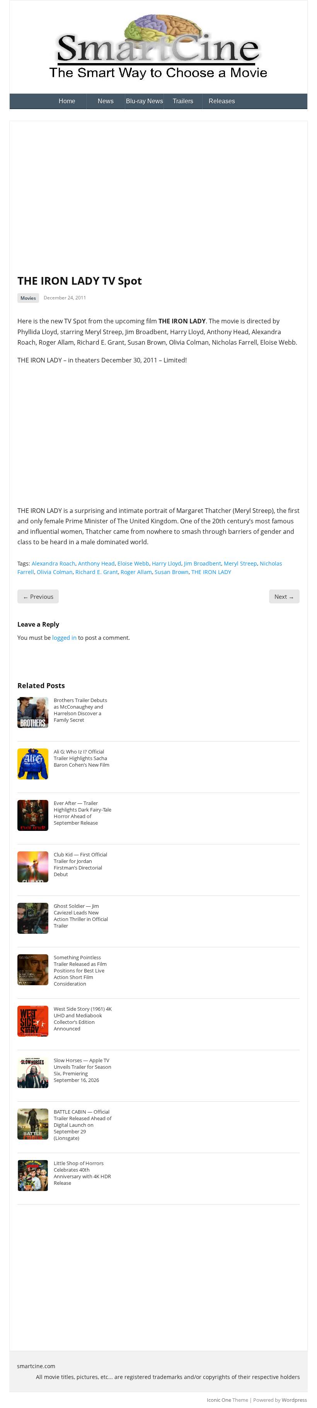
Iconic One (219, 1399)
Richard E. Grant (96, 572)
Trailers (183, 101)
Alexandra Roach (53, 563)
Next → (284, 596)
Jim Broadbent (202, 563)
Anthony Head (96, 563)
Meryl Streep (240, 563)
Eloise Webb (133, 563)
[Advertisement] (158, 187)
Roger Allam (136, 572)
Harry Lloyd (166, 563)
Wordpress (294, 1399)
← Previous (38, 596)
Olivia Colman (55, 572)
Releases (222, 101)
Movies (28, 298)
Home (67, 101)
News (106, 101)
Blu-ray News (144, 101)
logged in (64, 637)
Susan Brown (172, 572)
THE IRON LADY (211, 572)
